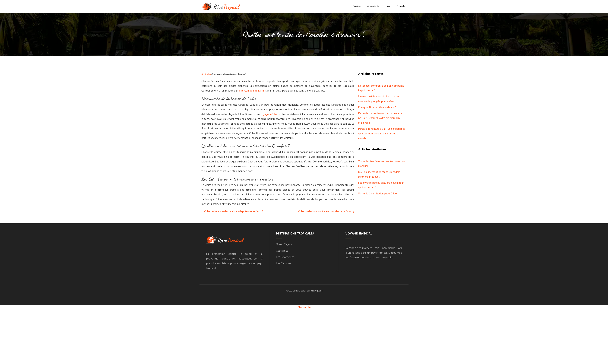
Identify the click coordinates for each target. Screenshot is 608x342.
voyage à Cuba (268, 114)
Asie (388, 6)
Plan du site (304, 307)
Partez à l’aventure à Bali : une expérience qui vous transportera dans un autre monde (381, 134)
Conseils (401, 6)
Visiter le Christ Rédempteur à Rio (377, 194)
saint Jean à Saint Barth (251, 91)
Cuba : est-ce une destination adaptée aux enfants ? (233, 211)
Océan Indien (373, 6)
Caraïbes (357, 6)
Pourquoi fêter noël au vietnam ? (377, 107)
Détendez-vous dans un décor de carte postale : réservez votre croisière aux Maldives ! (380, 118)
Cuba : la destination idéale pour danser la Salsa (325, 211)
